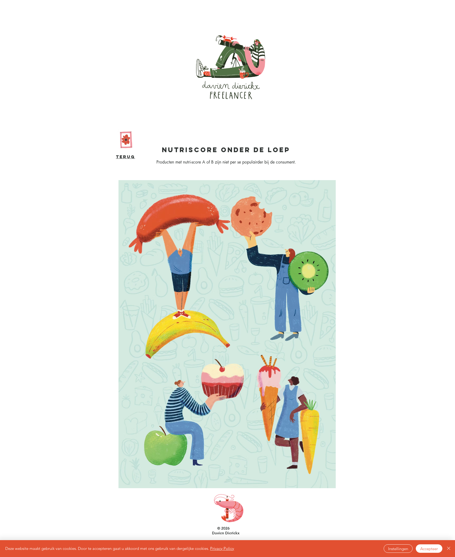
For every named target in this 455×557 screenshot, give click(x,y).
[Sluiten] (449, 548)
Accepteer (429, 548)
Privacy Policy (222, 548)
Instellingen (398, 548)
